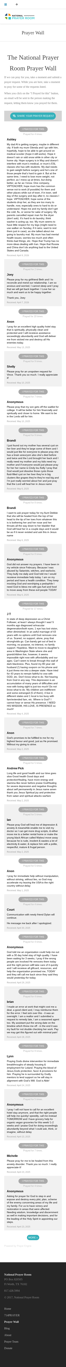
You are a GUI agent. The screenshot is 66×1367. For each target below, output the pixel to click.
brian (10, 1001)
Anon (10, 321)
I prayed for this (33, 129)
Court (10, 909)
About (7, 1335)
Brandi (11, 440)
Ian (9, 819)
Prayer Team (11, 1341)
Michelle (12, 1155)
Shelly (11, 366)
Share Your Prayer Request (35, 116)
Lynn (10, 1056)
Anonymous (15, 401)
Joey (10, 274)
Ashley (11, 139)
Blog (7, 1328)
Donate (8, 1348)
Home (7, 1308)
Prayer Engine (24, 1246)
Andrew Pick (15, 768)
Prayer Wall (11, 1321)
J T (9, 614)
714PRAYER (12, 1315)
